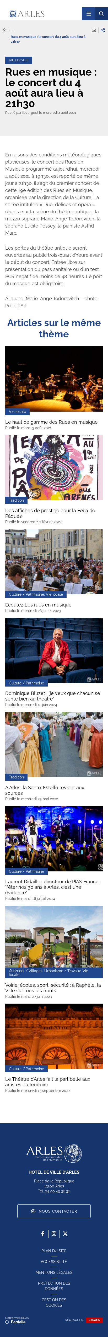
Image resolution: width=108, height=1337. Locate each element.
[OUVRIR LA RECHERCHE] (101, 13)
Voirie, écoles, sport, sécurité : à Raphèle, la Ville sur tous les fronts (53, 987)
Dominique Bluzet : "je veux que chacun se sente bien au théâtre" (52, 696)
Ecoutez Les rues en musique (38, 605)
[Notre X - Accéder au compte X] (65, 1234)
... (12, 30)
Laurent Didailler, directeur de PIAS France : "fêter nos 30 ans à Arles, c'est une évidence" (53, 887)
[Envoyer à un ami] (94, 30)
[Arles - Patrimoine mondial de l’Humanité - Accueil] (54, 1153)
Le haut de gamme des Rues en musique (51, 422)
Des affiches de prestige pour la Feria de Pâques (50, 513)
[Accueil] (5, 30)
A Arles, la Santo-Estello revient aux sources (44, 790)
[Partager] (103, 30)
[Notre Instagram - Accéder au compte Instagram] (54, 1234)
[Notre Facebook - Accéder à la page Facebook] (43, 1234)
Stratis (94, 1320)
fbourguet (30, 113)
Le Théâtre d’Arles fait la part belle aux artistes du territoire (47, 1081)
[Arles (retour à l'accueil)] (41, 13)
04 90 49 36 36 (57, 1191)
